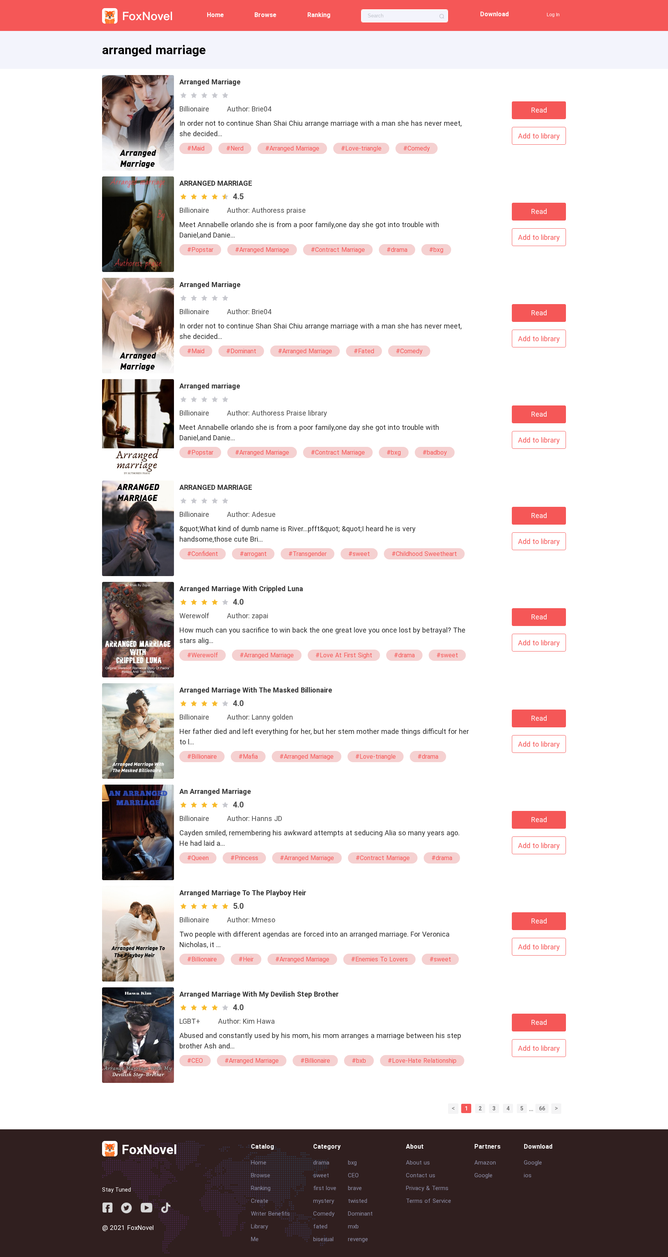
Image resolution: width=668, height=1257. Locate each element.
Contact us (420, 1175)
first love (324, 1188)
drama (321, 1162)
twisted (357, 1200)
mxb (353, 1226)
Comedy (323, 1213)
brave (355, 1188)
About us (418, 1162)
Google (483, 1175)
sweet (321, 1175)
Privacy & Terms (427, 1188)
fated (320, 1226)
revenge (358, 1239)
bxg (352, 1162)
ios (528, 1175)
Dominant (360, 1213)
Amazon (485, 1162)
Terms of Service (428, 1200)
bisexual (323, 1239)
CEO (353, 1175)
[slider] (205, 95)
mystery (323, 1200)
